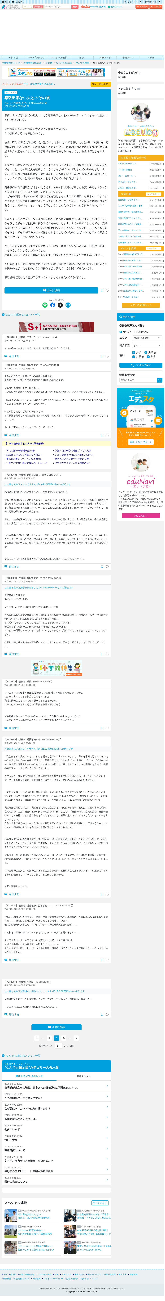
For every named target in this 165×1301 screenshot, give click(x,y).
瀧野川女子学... (157, 254)
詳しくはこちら (139, 442)
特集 (56, 1274)
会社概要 (7, 1279)
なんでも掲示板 (17, 1067)
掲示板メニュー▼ (153, 2)
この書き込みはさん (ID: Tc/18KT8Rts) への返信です (44, 991)
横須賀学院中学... (156, 176)
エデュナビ (66, 1274)
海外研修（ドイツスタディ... (130, 242)
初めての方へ (116, 7)
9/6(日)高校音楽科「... (133, 285)
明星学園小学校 (157, 261)
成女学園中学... (157, 267)
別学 (153, 356)
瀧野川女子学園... (156, 212)
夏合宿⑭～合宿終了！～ (128, 200)
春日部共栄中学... (156, 170)
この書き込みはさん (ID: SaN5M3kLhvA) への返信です (38, 587)
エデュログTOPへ (139, 305)
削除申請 (85, 1279)
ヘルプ (95, 1279)
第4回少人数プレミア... (134, 291)
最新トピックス (94, 1274)
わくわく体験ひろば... (133, 260)
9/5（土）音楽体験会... (133, 279)
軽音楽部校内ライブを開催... (130, 224)
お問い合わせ (72, 1279)
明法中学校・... (157, 279)
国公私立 (124, 345)
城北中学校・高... (156, 224)
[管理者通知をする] (107, 290)
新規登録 (143, 6)
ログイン (157, 6)
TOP (5, 1274)
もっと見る (152, 194)
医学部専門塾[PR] (97, 6)
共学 (138, 352)
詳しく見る (139, 515)
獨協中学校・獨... (156, 243)
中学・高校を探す (27, 1274)
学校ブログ (79, 1274)
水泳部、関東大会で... (127, 188)
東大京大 (122, 1274)
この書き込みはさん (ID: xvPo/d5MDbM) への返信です (37, 484)
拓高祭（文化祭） (131, 297)
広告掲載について (22, 1279)
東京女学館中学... (156, 218)
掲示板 (13, 1274)
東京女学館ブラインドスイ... (130, 218)
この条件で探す (143, 365)
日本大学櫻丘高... (156, 164)
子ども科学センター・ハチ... (130, 230)
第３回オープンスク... (127, 182)
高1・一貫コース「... (127, 176)
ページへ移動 (68, 1046)
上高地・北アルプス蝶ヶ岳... (130, 236)
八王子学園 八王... (155, 188)
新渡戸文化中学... (156, 230)
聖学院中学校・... (156, 237)
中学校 (127, 331)
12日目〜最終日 (125, 170)
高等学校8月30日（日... (134, 254)
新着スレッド (84, 1076)
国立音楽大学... (157, 285)
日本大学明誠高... (156, 182)
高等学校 (143, 331)
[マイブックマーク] (102, 356)
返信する (13, 356)
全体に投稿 (53, 290)
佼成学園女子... (157, 291)
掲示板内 (38, 7)
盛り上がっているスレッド (29, 1076)
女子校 (140, 356)
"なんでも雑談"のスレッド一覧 (22, 314)
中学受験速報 (110, 1274)
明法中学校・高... (156, 206)
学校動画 (133, 1274)
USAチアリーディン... (127, 164)
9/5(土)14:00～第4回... (133, 266)
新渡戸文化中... (157, 273)
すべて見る (99, 1203)
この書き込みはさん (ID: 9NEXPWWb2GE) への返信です (38, 749)
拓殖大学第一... (157, 297)
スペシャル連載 (44, 1274)
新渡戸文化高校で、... (133, 272)
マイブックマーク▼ (132, 2)
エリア (123, 337)
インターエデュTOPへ (14, 2)
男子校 (152, 352)
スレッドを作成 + (101, 84)
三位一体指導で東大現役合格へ (39, 84)
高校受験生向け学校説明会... (130, 212)
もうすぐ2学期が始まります (130, 206)
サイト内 (28, 7)
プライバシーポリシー (53, 1279)
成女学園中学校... (156, 200)
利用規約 (36, 1279)
